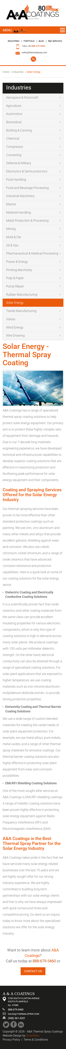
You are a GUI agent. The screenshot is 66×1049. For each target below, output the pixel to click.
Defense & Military (18, 163)
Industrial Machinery (20, 196)
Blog (41, 41)
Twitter (6, 1024)
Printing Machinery (19, 270)
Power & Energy (17, 261)
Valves (10, 319)
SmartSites (32, 1035)
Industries (13, 41)
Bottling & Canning (19, 130)
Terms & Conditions (36, 1039)
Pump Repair (15, 286)
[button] (62, 30)
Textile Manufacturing (21, 311)
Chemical (12, 138)
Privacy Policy (11, 1039)
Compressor (14, 147)
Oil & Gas (12, 245)
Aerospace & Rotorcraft (22, 97)
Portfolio (29, 41)
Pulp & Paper (15, 278)
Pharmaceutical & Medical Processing (32, 253)
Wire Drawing (15, 335)
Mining (11, 229)
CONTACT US (33, 971)
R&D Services (55, 41)
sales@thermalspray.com (34, 52)
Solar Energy (15, 302)
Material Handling (18, 212)
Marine (11, 204)
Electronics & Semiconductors (26, 171)
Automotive (14, 114)
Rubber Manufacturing (21, 294)
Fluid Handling (16, 179)
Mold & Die (13, 237)
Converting (13, 155)
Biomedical (13, 122)
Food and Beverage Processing (27, 188)
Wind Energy (14, 327)
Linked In (21, 1024)
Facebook (13, 1024)
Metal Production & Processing (27, 220)
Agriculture (13, 106)
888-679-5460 (38, 46)
